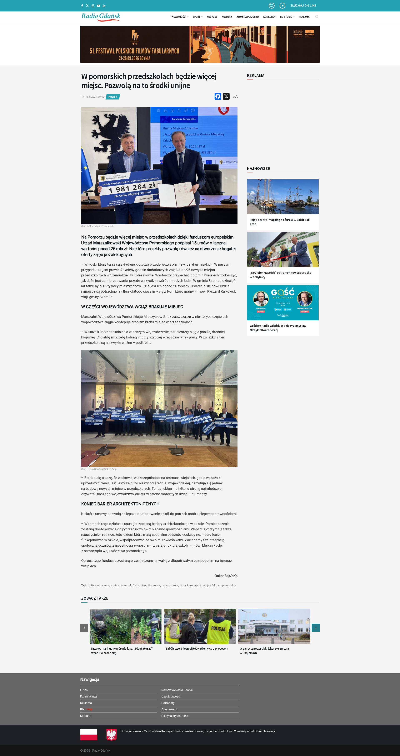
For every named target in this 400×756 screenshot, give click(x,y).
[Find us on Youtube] (98, 5)
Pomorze (154, 585)
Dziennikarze (89, 696)
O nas (84, 690)
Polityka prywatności (175, 715)
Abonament (169, 709)
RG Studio (286, 16)
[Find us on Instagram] (93, 5)
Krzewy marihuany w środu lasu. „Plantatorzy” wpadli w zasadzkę (122, 651)
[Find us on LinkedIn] (104, 5)
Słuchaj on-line (303, 5)
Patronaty (168, 703)
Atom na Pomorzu (247, 16)
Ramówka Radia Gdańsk (177, 690)
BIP (82, 709)
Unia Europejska (191, 585)
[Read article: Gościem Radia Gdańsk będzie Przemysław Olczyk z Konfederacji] (283, 305)
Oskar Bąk (139, 585)
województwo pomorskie (219, 585)
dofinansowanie (98, 585)
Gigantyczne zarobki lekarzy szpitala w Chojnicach (264, 651)
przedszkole (170, 585)
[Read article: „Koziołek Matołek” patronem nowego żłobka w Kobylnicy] (283, 252)
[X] (226, 97)
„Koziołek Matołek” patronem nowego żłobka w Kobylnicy (280, 275)
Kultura (227, 16)
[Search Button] (317, 16)
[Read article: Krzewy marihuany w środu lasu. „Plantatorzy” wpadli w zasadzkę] (126, 629)
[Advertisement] (281, 120)
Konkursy (269, 16)
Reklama (304, 16)
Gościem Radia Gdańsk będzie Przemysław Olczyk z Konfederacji (278, 328)
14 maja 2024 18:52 (92, 96)
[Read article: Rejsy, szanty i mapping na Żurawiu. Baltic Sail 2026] (283, 199)
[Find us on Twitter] (87, 5)
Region (113, 96)
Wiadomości (178, 16)
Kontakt (85, 715)
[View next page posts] (316, 628)
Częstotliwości (170, 696)
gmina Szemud (121, 585)
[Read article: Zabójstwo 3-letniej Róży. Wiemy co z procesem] (200, 629)
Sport (196, 16)
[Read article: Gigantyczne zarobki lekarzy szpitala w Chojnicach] (274, 629)
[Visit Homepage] (100, 17)
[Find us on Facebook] (82, 5)
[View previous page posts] (84, 628)
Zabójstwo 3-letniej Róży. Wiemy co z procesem (196, 648)
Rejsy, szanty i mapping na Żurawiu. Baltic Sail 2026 (280, 222)
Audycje (212, 16)
